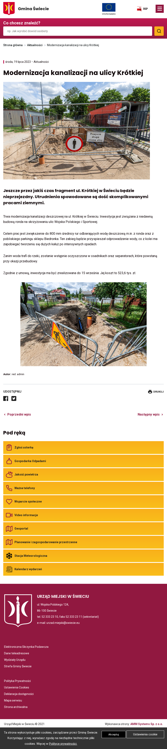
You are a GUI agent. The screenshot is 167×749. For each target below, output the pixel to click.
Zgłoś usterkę (23, 447)
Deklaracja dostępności (19, 694)
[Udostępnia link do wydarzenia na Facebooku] (5, 398)
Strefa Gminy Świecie (18, 666)
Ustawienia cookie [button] (145, 734)
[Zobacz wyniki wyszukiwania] (159, 31)
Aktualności (35, 45)
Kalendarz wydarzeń (28, 569)
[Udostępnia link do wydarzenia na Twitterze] (13, 398)
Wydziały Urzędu (14, 660)
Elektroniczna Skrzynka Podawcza (26, 647)
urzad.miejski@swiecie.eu (63, 622)
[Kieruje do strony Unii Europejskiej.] (109, 8)
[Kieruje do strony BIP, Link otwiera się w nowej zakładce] (142, 9)
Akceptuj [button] (113, 734)
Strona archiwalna (15, 707)
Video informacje (26, 515)
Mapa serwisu (13, 701)
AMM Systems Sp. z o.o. (146, 724)
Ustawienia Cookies (16, 688)
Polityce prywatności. (63, 744)
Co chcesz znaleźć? (21, 23)
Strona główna (13, 45)
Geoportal (21, 528)
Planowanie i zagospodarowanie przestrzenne (45, 542)
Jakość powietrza (26, 474)
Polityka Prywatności (17, 681)
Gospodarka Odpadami (30, 461)
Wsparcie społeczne (28, 501)
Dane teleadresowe (16, 653)
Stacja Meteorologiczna (30, 555)
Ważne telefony (24, 488)
